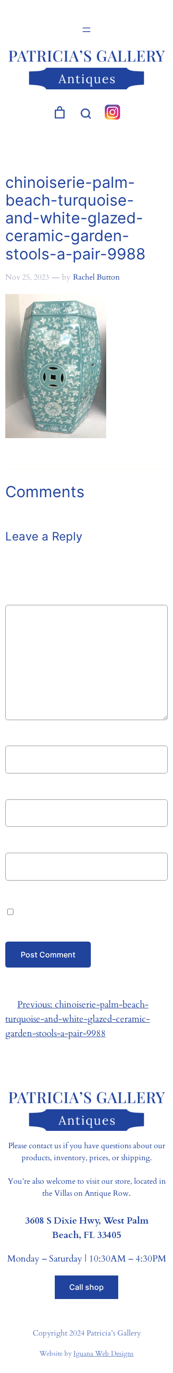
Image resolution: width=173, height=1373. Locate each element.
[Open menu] (86, 30)
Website (21, 842)
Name (20, 736)
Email (19, 789)
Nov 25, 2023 (27, 277)
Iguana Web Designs (104, 1353)
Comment (28, 597)
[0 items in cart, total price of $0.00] (60, 112)
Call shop (86, 1287)
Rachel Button (96, 277)
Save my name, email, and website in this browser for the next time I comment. (88, 911)
